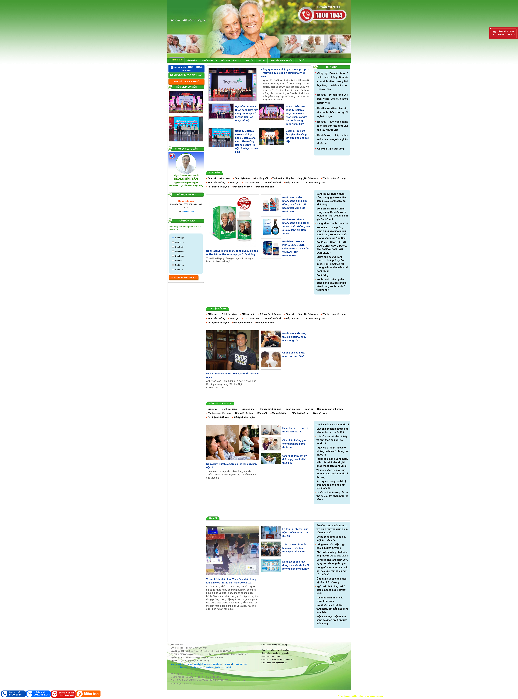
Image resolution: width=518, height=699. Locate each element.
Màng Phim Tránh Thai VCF (332, 223)
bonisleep (175, 667)
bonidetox (217, 664)
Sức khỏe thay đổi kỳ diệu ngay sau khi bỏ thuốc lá (294, 459)
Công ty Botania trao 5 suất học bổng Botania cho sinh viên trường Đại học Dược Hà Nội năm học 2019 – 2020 (246, 141)
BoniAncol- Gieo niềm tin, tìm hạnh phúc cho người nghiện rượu (332, 112)
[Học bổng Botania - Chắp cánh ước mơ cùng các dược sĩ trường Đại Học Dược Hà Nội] (221, 111)
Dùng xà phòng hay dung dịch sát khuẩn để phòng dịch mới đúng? (295, 565)
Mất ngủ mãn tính (265, 187)
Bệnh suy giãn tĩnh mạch (330, 409)
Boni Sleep (179, 265)
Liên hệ (300, 60)
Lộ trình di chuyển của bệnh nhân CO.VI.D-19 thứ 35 (295, 532)
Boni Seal (179, 270)
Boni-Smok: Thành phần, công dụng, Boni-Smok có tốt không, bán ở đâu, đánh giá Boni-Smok (296, 226)
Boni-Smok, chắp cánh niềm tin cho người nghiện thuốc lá (332, 139)
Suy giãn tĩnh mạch (308, 178)
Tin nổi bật (332, 67)
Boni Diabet (179, 256)
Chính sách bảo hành (270, 656)
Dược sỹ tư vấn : (187, 67)
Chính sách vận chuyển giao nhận (276, 653)
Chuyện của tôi (209, 60)
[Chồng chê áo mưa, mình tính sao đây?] (271, 359)
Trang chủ (177, 60)
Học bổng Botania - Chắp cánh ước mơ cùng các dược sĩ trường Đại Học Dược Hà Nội (246, 113)
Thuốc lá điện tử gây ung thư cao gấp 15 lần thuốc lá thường (332, 473)
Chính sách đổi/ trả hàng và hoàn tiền (277, 659)
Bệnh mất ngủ (293, 409)
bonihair (227, 667)
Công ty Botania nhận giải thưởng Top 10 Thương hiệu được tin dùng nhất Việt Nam (285, 73)
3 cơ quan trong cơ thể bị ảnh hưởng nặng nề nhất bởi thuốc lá (331, 485)
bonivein (243, 664)
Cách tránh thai (251, 182)
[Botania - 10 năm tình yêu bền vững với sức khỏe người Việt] (271, 136)
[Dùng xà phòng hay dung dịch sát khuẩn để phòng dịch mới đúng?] (271, 565)
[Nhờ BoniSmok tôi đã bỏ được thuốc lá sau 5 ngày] (232, 350)
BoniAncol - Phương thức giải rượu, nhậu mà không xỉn (294, 337)
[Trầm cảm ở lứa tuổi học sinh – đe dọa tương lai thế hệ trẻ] (271, 549)
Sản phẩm (192, 60)
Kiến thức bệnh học (231, 60)
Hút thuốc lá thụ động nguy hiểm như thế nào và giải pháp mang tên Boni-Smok (332, 462)
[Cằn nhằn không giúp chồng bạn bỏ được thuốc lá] (271, 443)
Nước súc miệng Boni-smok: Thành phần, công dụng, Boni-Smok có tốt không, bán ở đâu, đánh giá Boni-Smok (332, 264)
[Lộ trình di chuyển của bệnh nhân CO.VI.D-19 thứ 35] (271, 532)
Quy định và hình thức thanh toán (275, 650)
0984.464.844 (188, 211)
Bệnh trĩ (212, 178)
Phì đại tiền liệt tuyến (218, 187)
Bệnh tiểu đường (216, 182)
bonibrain (208, 664)
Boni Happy (179, 238)
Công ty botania (177, 664)
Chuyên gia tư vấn (186, 149)
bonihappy (226, 664)
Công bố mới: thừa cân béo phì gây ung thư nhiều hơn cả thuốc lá (332, 571)
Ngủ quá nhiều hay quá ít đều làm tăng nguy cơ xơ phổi (330, 590)
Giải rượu (225, 178)
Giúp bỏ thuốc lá (272, 182)
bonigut (235, 664)
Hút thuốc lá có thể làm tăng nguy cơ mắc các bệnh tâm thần (332, 609)
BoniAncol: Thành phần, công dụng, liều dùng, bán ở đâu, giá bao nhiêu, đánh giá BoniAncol (294, 204)
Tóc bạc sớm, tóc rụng (334, 178)
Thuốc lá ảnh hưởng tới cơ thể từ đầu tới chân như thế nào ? (332, 496)
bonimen (189, 664)
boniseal (183, 667)
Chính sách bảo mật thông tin (274, 663)
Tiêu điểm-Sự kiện (186, 87)
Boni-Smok (179, 242)
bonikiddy (210, 667)
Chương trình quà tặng (330, 148)
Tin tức (250, 60)
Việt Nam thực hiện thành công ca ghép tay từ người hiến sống (331, 620)
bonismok (201, 667)
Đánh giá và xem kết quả (184, 277)
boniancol (219, 667)
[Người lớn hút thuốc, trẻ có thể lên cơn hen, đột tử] (232, 442)
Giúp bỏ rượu (292, 182)
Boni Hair (178, 260)
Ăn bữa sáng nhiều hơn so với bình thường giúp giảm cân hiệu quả (332, 529)
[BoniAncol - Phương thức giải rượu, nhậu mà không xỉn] (271, 338)
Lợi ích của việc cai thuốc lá (332, 424)
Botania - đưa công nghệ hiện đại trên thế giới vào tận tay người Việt (332, 125)
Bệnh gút (234, 182)
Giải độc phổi (261, 178)
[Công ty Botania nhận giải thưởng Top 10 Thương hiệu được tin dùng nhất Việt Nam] (232, 84)
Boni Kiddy (179, 247)
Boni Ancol (179, 251)
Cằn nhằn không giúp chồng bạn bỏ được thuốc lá (294, 444)
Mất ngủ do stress (242, 187)
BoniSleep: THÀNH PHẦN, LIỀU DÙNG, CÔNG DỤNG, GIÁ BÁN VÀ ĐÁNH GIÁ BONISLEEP (295, 248)
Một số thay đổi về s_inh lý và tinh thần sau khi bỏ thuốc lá (331, 440)
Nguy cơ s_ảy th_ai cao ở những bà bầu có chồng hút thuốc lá (332, 451)
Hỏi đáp (262, 60)
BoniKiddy (322, 275)
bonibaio (192, 667)
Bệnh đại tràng (242, 178)
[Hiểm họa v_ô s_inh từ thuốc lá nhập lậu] (271, 430)
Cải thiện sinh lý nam (314, 182)
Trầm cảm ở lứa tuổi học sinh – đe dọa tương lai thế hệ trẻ (294, 548)
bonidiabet (198, 664)
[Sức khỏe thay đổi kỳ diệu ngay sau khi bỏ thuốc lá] (271, 458)
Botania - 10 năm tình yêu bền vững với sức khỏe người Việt (332, 98)
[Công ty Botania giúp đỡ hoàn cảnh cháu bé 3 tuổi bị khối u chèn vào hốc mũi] (186, 119)
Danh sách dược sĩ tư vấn (186, 75)
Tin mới (213, 518)
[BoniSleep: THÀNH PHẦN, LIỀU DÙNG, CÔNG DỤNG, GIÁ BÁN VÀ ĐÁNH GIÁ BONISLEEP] (271, 248)
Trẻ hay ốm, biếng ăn (283, 178)
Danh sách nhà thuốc (281, 60)
